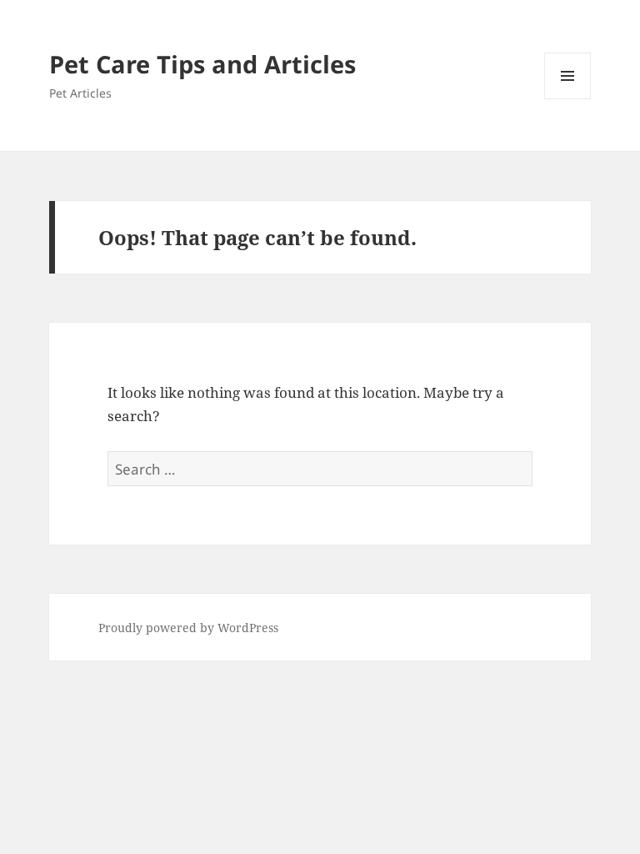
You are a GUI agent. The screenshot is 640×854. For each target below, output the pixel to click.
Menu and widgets (568, 98)
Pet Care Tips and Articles (202, 64)
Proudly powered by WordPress (188, 627)
